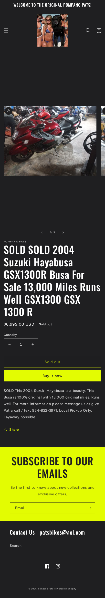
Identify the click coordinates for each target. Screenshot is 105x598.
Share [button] (14, 430)
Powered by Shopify (65, 589)
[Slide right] (63, 232)
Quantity (10, 335)
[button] (6, 30)
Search (16, 546)
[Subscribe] (89, 508)
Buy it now (52, 376)
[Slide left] (41, 232)
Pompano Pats (45, 589)
